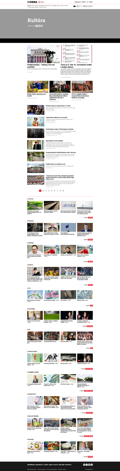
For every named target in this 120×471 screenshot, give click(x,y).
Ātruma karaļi (66, 363)
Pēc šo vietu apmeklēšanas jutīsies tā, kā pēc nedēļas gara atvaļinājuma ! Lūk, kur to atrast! (84, 430)
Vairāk (86, 217)
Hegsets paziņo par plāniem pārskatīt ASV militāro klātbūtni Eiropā (84, 234)
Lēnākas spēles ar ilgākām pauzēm (51, 321)
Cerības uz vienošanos (68, 255)
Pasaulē (31, 221)
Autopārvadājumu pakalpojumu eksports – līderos (83, 385)
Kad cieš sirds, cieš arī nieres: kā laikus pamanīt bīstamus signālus (33, 407)
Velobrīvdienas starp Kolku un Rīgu (34, 428)
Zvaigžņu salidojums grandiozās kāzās (83, 321)
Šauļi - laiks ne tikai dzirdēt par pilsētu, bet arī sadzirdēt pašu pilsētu (51, 429)
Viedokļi (31, 243)
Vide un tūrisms (33, 416)
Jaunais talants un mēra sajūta (33, 364)
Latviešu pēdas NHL (51, 363)
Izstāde (50, 341)
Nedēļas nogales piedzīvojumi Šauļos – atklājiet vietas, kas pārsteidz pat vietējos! (68, 430)
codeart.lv (64, 469)
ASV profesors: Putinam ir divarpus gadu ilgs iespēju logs (34, 256)
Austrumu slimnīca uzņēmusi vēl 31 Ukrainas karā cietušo (68, 211)
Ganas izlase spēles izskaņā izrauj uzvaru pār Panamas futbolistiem (51, 278)
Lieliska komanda (83, 363)
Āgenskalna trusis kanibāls (54, 141)
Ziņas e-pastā (53, 464)
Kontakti (68, 464)
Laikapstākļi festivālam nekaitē (67, 321)
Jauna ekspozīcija (34, 342)
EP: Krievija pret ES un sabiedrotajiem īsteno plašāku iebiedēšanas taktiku (34, 234)
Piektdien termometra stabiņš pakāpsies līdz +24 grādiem (34, 212)
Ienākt (91, 2)
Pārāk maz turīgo (67, 384)
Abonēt (84, 2)
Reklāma (62, 464)
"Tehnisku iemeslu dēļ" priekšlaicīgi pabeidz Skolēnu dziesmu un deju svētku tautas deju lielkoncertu (60, 177)
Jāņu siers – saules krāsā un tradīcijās (68, 452)
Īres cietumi (65, 300)
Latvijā (30, 199)
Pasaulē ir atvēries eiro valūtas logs (50, 384)
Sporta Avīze (32, 351)
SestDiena (31, 309)
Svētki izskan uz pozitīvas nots (55, 164)
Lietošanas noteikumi (41, 469)
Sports (30, 265)
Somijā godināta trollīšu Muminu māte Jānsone (61, 152)
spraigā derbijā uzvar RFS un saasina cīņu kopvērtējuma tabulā (84, 278)
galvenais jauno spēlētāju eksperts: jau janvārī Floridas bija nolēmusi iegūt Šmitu (34, 279)
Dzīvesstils (32, 394)
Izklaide (31, 439)
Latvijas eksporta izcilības (33, 7)
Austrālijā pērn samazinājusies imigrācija (67, 233)
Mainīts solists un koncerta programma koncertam (84, 343)
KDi (29, 329)
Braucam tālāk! (66, 341)
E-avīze (45, 464)
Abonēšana (31, 464)
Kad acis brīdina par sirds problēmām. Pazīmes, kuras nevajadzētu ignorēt (84, 407)
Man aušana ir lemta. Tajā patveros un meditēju (51, 406)
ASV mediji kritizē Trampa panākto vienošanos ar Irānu (51, 233)
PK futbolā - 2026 (42, 7)
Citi (29, 288)
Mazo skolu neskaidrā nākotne (83, 255)
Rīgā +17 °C (79, 6)
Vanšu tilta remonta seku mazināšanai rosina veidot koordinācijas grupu (84, 212)
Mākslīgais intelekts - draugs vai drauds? (60, 5)
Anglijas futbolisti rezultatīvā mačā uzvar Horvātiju (68, 277)
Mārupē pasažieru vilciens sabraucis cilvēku (51, 211)
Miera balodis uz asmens (33, 301)
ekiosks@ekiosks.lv (89, 469)
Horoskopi (38, 464)
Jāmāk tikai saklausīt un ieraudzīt (56, 117)
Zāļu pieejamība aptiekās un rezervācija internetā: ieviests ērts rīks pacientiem (68, 407)
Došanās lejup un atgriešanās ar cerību (58, 106)
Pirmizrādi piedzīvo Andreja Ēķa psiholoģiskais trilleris (58, 96)
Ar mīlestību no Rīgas (51, 300)
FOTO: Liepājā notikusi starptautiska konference (80, 96)
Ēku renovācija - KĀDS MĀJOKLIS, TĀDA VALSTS (41, 5)
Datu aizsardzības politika (52, 469)
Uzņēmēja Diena (33, 372)
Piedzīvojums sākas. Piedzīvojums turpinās (59, 129)
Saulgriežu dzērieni (51, 451)
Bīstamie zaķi (82, 300)
